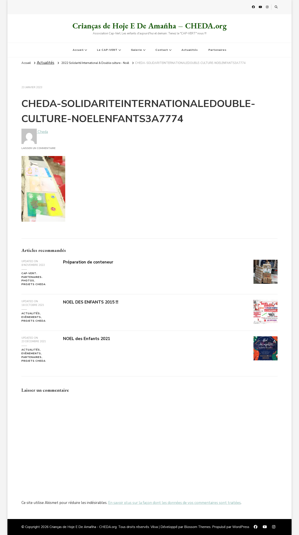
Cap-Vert (28, 273)
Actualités (189, 50)
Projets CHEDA (33, 284)
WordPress (240, 527)
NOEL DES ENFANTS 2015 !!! (90, 302)
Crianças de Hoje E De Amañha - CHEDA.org (83, 527)
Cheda (42, 131)
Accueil (78, 50)
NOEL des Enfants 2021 (86, 339)
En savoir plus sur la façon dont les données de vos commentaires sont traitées (174, 502)
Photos (27, 280)
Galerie (136, 50)
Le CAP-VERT (107, 50)
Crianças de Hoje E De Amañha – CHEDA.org (149, 26)
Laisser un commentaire (38, 148)
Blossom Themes (197, 527)
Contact (161, 50)
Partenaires (217, 50)
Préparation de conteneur (88, 262)
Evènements (31, 317)
